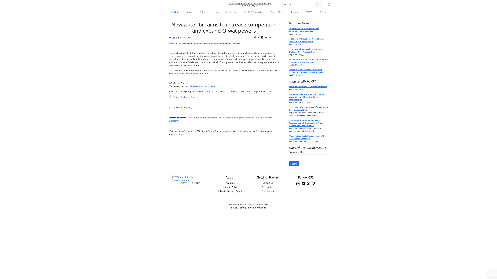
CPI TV (308, 12)
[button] (328, 4)
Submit (293, 163)
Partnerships (268, 187)
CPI (173, 37)
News (189, 12)
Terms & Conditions (256, 207)
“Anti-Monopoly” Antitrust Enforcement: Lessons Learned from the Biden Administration (307, 97)
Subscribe (194, 183)
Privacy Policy (237, 207)
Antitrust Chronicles (226, 12)
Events (294, 12)
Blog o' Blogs (277, 12)
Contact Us (267, 182)
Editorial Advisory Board (230, 191)
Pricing (175, 12)
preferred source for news (202, 86)
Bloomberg (186, 107)
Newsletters (268, 191)
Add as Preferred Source (185, 97)
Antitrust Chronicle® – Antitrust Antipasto (308, 86)
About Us (230, 182)
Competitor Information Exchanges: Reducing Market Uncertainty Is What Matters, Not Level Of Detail (306, 123)
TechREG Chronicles (253, 12)
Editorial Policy (230, 187)
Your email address (297, 152)
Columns (204, 12)
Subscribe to (190, 131)
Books (323, 12)
